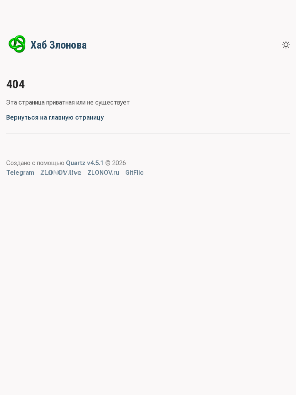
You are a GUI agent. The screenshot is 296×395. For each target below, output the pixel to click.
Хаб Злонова (58, 45)
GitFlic (134, 172)
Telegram (20, 172)
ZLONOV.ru (103, 172)
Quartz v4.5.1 (85, 163)
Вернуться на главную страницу (55, 117)
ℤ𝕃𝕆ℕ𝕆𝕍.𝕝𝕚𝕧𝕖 (60, 172)
